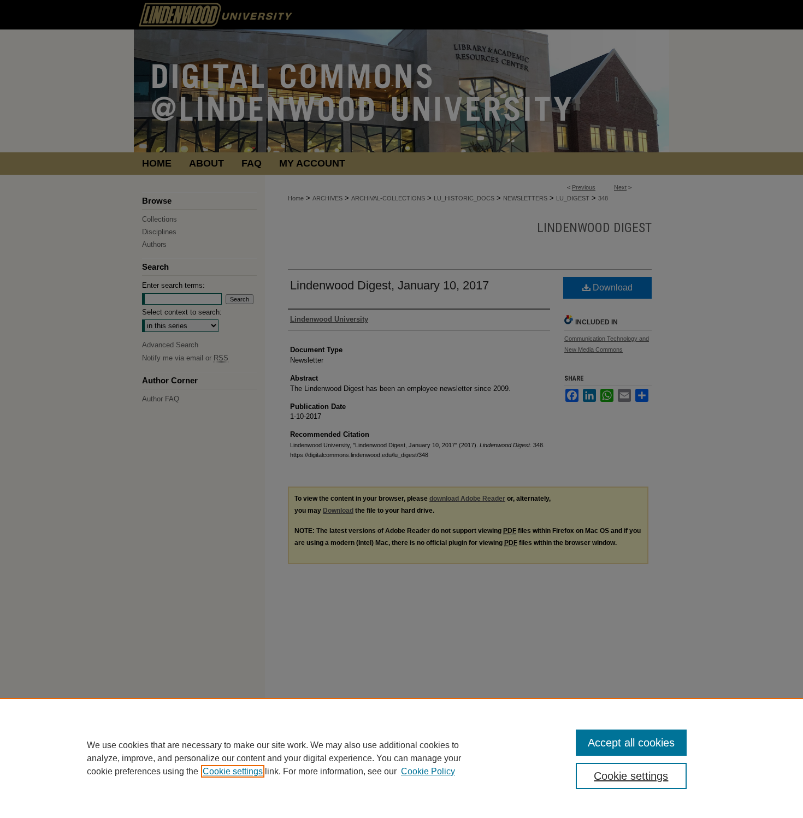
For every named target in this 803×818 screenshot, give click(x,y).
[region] (401, 758)
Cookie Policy (428, 771)
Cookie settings (233, 771)
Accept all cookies (631, 743)
